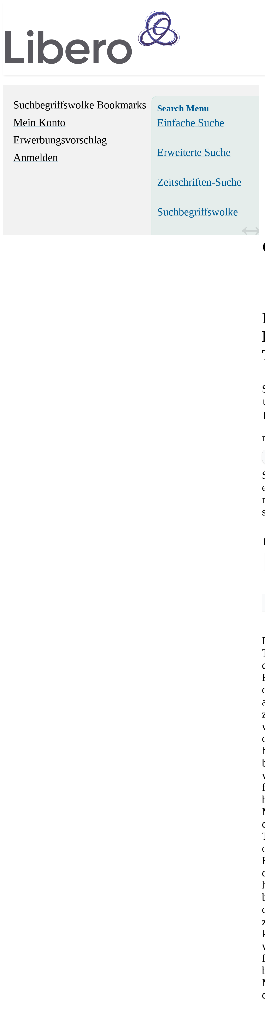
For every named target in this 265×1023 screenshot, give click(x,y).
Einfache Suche (190, 123)
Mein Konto (39, 122)
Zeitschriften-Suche (199, 182)
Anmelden (35, 157)
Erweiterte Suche (194, 152)
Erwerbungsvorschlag (60, 140)
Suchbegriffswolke (197, 212)
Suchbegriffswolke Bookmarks (79, 105)
